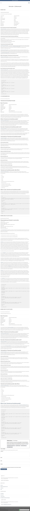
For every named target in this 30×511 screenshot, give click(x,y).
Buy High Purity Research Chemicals (5, 497)
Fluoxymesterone (4, 229)
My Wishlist (2, 493)
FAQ (1, 489)
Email (1, 460)
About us (2, 485)
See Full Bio (26, 444)
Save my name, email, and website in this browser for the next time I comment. (11, 467)
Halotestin (4, 252)
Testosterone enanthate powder (5, 120)
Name (1, 457)
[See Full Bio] (28, 444)
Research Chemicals (18, 508)
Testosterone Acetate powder (4, 45)
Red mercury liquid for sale (25, 508)
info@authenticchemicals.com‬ (7, 504)
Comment (2, 451)
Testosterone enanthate (3, 128)
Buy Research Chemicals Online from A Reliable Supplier (8, 508)
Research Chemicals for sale (4, 486)
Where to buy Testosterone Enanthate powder (10, 403)
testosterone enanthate (10, 327)
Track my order (2, 496)
